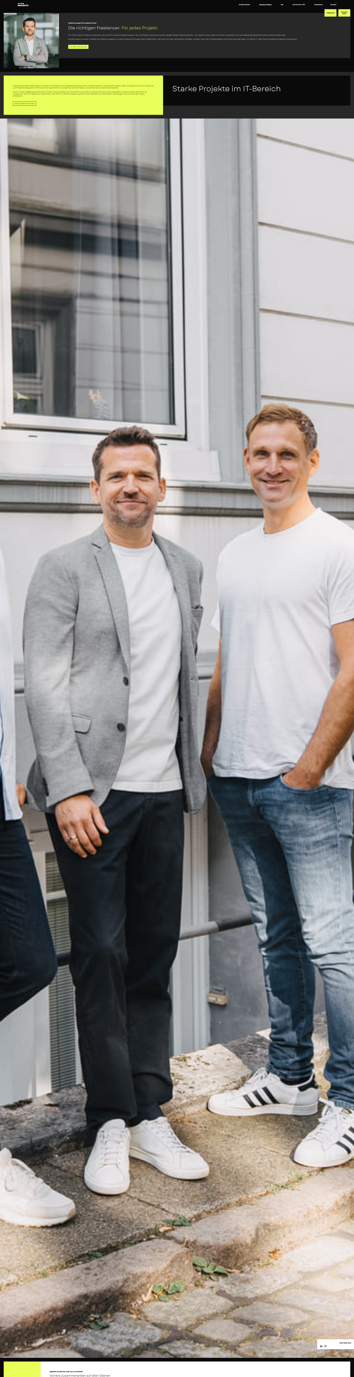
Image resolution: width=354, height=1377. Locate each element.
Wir (282, 5)
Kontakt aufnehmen (78, 47)
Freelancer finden (265, 5)
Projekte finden (244, 5)
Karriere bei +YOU (299, 5)
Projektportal (330, 13)
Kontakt (333, 5)
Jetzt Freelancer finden (24, 103)
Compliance (318, 5)
